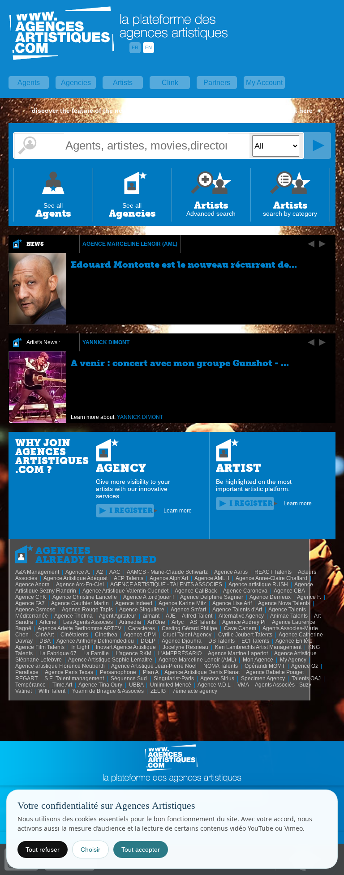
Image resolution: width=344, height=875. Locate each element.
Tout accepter (140, 849)
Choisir (90, 849)
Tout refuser (43, 849)
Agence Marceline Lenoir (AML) (129, 244)
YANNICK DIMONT (105, 342)
